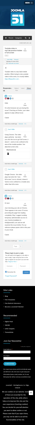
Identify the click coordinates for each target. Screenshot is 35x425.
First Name (6, 356)
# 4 (25, 241)
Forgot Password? (11, 276)
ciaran (10, 96)
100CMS (7, 325)
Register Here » (12, 261)
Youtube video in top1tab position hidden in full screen (13, 50)
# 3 (25, 190)
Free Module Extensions (13, 303)
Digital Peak (9, 321)
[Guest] (5, 59)
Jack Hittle (9, 59)
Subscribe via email (13, 63)
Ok (31, 393)
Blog (6, 296)
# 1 (25, 124)
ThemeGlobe (9, 332)
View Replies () (25, 43)
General (16, 59)
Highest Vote (16, 89)
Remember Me (11, 272)
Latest (22, 88)
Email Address (8, 349)
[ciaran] (6, 96)
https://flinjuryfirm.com (12, 79)
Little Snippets (10, 329)
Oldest (29, 88)
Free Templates (10, 300)
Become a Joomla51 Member (14, 307)
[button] (29, 3)
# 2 (25, 163)
